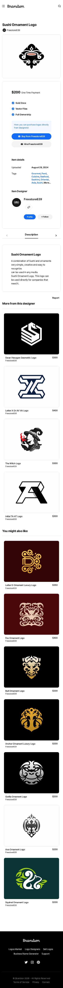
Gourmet (36, 173)
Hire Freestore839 (33, 144)
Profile (30, 217)
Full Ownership (23, 114)
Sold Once (21, 103)
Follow (45, 217)
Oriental (45, 179)
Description (31, 234)
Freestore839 (13, 30)
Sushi (40, 182)
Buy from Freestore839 (33, 136)
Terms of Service (21, 982)
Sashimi (35, 179)
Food (44, 173)
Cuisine (35, 176)
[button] (56, 235)
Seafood (44, 176)
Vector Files (21, 108)
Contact (46, 982)
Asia (33, 182)
